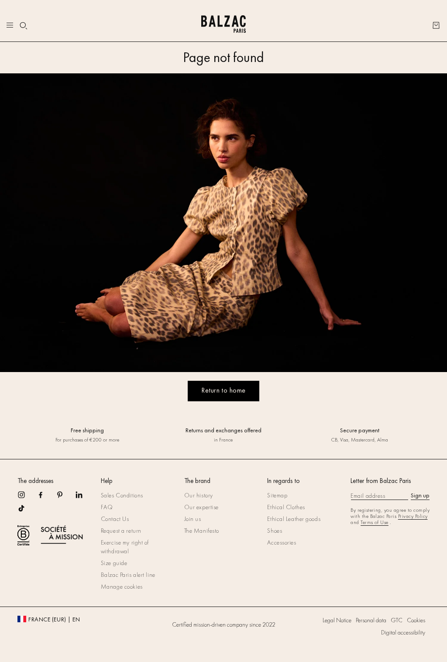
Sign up (420, 495)
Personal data (371, 620)
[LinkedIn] (84, 497)
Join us (192, 519)
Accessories (281, 542)
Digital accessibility (403, 632)
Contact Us (115, 519)
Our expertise (201, 507)
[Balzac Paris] (223, 25)
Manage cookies (122, 586)
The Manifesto (201, 530)
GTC (396, 620)
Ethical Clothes (286, 507)
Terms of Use (375, 522)
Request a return (121, 530)
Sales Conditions (122, 495)
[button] (23, 26)
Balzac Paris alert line (128, 575)
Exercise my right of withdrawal (125, 546)
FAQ (107, 507)
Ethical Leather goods (293, 519)
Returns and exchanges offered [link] (223, 430)
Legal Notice (337, 620)
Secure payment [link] (359, 430)
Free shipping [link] (87, 430)
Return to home (223, 390)
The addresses (35, 480)
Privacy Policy (413, 516)
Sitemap (277, 495)
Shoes (274, 530)
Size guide (114, 563)
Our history (198, 495)
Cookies (416, 620)
